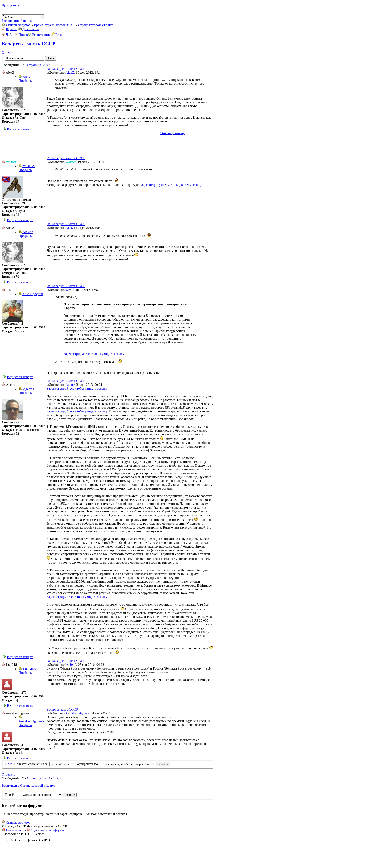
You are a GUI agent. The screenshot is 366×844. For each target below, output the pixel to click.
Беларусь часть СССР (62, 709)
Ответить (8, 52)
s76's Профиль (32, 294)
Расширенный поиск (17, 20)
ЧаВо (10, 34)
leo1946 (70, 664)
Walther (70, 162)
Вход (59, 34)
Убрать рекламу (172, 133)
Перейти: (11, 794)
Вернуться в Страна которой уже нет (28, 785)
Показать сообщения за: (31, 764)
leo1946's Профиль (27, 670)
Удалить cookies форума (48, 830)
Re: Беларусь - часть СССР (66, 69)
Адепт (70, 384)
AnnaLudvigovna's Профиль (31, 723)
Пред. (9, 764)
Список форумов (18, 25)
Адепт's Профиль (26, 390)
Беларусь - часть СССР (28, 43)
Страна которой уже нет (95, 25)
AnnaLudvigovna (77, 713)
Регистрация (41, 34)
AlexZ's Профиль (26, 78)
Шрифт (11, 29)
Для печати (30, 29)
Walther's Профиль (27, 168)
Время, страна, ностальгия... (54, 25)
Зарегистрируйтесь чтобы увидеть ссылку (171, 185)
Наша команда (16, 830)
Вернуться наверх (20, 129)
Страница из (38, 65)
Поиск (23, 34)
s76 (67, 290)
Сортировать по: (87, 764)
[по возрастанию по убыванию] (150, 764)
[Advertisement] (107, 144)
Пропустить (10, 5)
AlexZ (69, 72)
